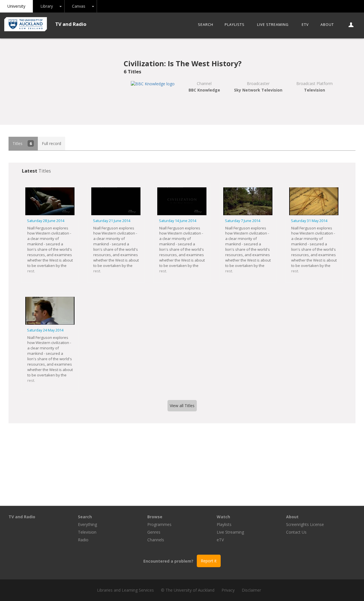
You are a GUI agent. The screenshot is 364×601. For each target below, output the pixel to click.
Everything (87, 524)
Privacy (228, 590)
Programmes (159, 524)
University (16, 6)
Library (46, 6)
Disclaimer (251, 590)
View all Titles (182, 405)
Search (205, 24)
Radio (83, 539)
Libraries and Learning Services (125, 590)
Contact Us (296, 532)
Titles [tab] (22, 143)
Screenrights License (305, 524)
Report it (209, 560)
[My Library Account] (351, 24)
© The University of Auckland (187, 590)
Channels (155, 539)
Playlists (235, 24)
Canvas (78, 6)
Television (87, 532)
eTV (305, 24)
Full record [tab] (51, 143)
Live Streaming (273, 24)
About (327, 24)
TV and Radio (70, 24)
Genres (153, 532)
